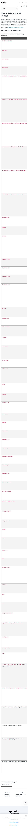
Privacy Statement (13, 822)
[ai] (24, 6)
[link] (22, 6)
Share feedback (6, 784)
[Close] (26, 816)
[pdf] (26, 6)
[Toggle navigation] (25, 803)
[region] (14, 821)
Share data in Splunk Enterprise (15, 27)
